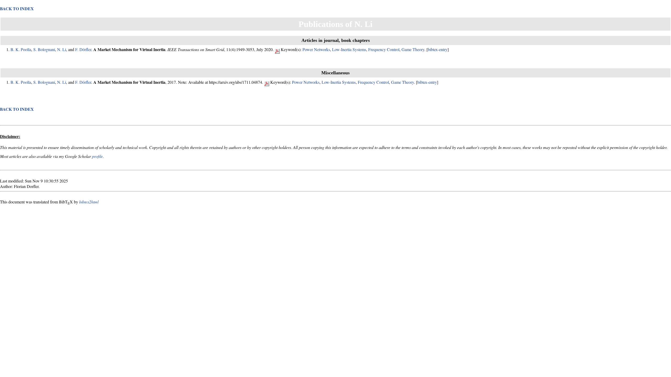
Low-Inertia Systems (349, 49)
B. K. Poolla (20, 49)
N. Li (61, 49)
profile (97, 156)
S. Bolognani (44, 49)
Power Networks (316, 49)
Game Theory (413, 49)
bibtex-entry (437, 49)
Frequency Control (383, 49)
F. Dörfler (83, 49)
